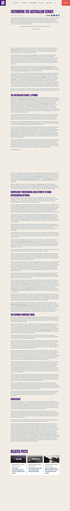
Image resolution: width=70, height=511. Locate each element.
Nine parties (35, 55)
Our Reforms (24, 2)
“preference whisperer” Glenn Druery (42, 274)
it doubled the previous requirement (29, 178)
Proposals (43, 76)
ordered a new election (22, 70)
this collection (41, 184)
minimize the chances (37, 269)
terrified (26, 404)
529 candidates (48, 178)
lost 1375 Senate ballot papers (45, 67)
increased (33, 123)
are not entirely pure (39, 84)
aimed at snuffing (46, 324)
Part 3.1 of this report (44, 433)
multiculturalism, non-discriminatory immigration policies (23, 288)
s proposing (25, 439)
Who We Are (16, 2)
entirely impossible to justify (46, 329)
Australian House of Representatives (27, 99)
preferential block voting (47, 103)
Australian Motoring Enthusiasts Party (25, 305)
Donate (66, 2)
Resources (41, 2)
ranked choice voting (15, 49)
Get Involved (49, 2)
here (15, 230)
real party (47, 295)
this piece (47, 110)
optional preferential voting (40, 77)
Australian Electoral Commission (24, 241)
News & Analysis (33, 2)
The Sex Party (25, 283)
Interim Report (47, 83)
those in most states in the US (34, 175)
